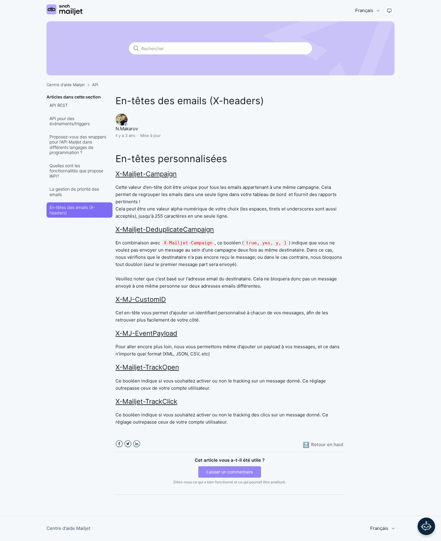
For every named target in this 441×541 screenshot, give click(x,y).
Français (364, 10)
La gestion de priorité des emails (74, 191)
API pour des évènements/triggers (70, 121)
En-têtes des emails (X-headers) (72, 210)
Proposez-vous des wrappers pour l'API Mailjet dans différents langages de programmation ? (78, 144)
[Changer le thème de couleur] (389, 10)
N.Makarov (127, 128)
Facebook (119, 444)
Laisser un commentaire (229, 471)
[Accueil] (64, 14)
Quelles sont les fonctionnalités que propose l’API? (76, 171)
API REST (59, 105)
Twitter (128, 444)
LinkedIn (136, 444)
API (95, 84)
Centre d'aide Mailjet (65, 84)
